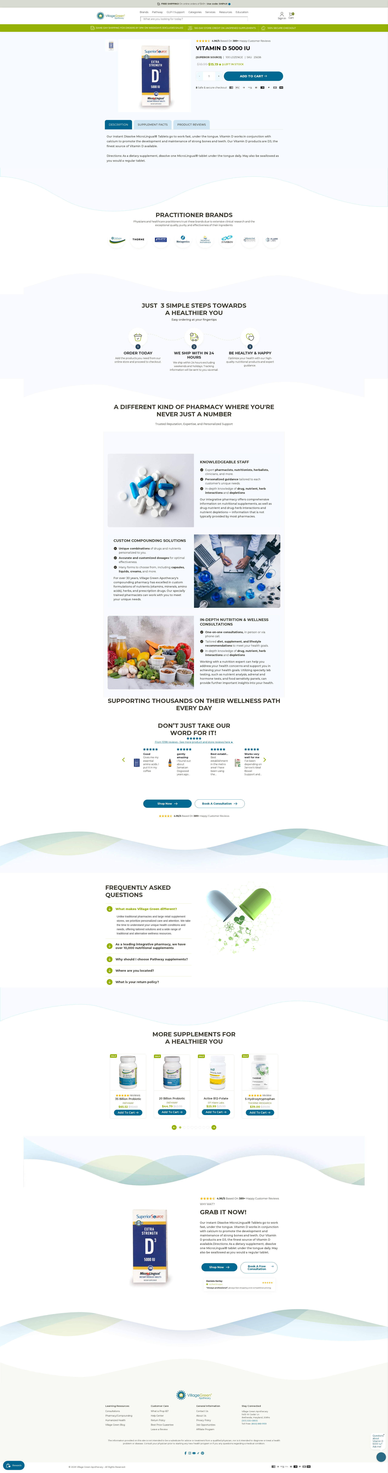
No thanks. (164, 764)
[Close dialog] (249, 708)
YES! (164, 754)
